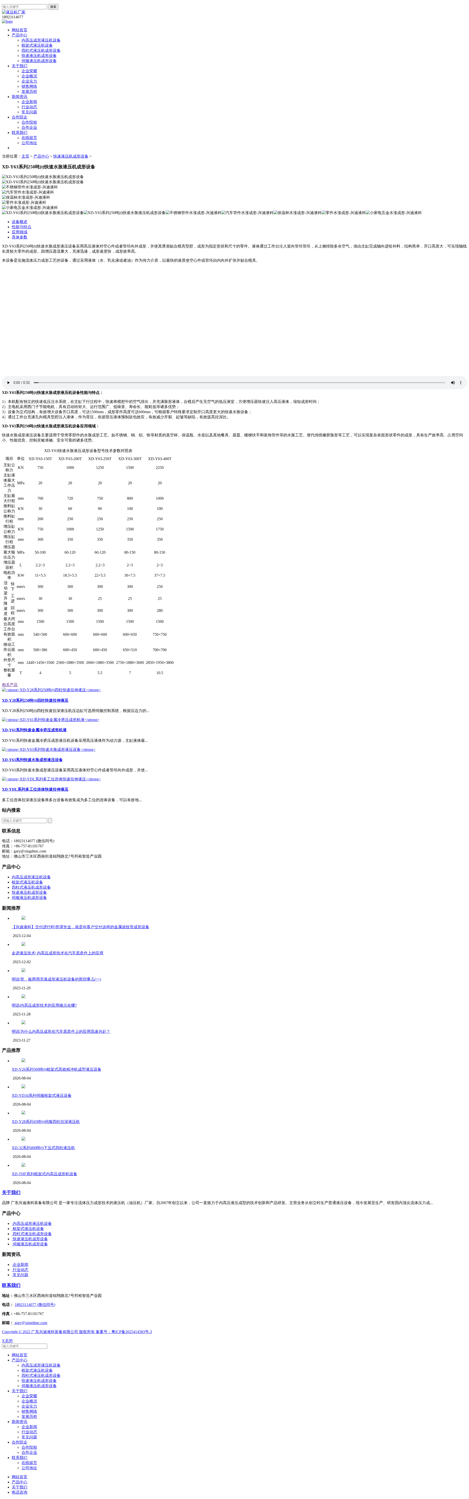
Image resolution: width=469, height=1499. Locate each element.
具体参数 (19, 237)
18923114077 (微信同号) (35, 1305)
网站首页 (19, 30)
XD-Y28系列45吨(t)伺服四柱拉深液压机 (46, 1122)
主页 (25, 156)
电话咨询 (19, 1492)
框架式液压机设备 (37, 45)
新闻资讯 (19, 97)
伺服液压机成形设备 (39, 61)
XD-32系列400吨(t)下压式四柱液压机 (43, 1148)
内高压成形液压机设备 (41, 40)
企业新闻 (29, 102)
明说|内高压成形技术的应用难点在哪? (44, 1005)
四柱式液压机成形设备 (41, 50)
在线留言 (29, 138)
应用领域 (19, 232)
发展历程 (29, 91)
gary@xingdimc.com (30, 1323)
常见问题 (29, 112)
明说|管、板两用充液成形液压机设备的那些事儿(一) (56, 979)
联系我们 (19, 132)
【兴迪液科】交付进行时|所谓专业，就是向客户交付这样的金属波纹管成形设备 (80, 927)
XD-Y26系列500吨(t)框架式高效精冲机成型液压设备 (56, 1069)
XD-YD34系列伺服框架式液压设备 (42, 1095)
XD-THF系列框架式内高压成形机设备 (44, 1174)
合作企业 (29, 127)
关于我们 (19, 66)
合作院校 (29, 122)
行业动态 (29, 107)
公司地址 (29, 143)
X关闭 (7, 1341)
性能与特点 (21, 227)
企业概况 (29, 76)
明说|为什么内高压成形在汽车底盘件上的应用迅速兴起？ (61, 1031)
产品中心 (19, 35)
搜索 (53, 7)
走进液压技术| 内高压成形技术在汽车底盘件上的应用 (57, 953)
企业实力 (29, 81)
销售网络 (29, 86)
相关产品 (10, 685)
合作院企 (19, 117)
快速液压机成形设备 (39, 56)
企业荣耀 (29, 71)
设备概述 (19, 222)
